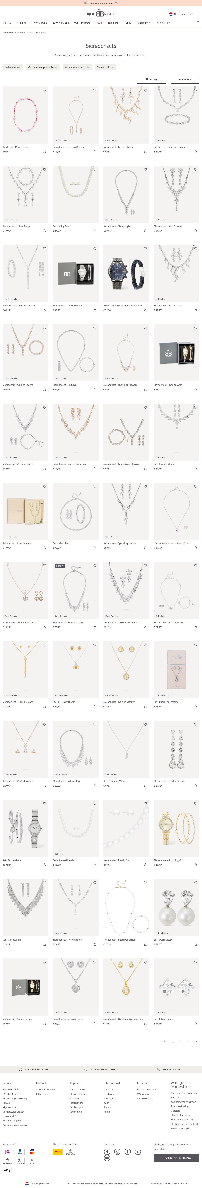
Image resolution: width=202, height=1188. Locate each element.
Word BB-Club (11, 1089)
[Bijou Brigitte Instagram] (117, 1152)
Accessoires (61, 22)
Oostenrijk (109, 1093)
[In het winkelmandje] (44, 151)
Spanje (107, 1107)
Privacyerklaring (180, 1106)
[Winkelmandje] (198, 14)
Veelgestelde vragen (13, 1111)
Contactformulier (45, 1089)
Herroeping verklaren (182, 1119)
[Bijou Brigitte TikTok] (107, 1152)
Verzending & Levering (15, 1098)
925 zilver (40, 22)
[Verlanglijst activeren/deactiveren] (44, 90)
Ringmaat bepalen (12, 1120)
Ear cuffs (74, 1098)
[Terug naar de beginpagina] (101, 12)
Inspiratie (143, 22)
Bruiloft (114, 22)
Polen (107, 1111)
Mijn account (10, 1107)
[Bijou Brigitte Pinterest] (137, 1152)
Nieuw (7, 22)
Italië (106, 1102)
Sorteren (185, 79)
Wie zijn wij (143, 1093)
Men (128, 22)
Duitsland (109, 1089)
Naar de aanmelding (177, 1157)
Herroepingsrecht (180, 1114)
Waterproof (82, 22)
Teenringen (76, 1111)
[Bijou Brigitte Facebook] (127, 1152)
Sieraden (23, 22)
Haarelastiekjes (78, 1093)
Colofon (175, 1110)
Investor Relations (147, 1089)
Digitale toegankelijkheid (184, 1123)
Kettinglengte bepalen (15, 1124)
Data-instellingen (180, 1128)
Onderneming (144, 1098)
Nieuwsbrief (9, 1115)
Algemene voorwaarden (184, 1092)
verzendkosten (111, 1183)
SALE (100, 22)
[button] (183, 14)
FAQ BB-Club (10, 1093)
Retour (6, 1102)
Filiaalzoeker (43, 1093)
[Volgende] (195, 1041)
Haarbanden (76, 1102)
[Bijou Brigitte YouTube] (107, 1158)
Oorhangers (76, 1107)
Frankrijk (108, 1098)
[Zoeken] (198, 22)
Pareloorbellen (78, 1089)
